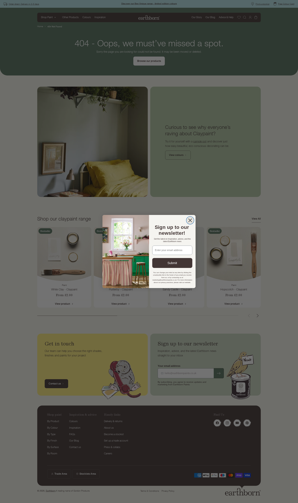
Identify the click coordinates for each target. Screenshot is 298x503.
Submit (172, 263)
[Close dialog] (190, 220)
